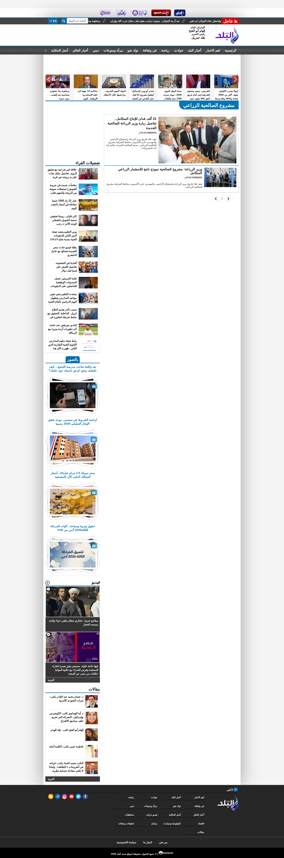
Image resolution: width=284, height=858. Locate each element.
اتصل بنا (147, 842)
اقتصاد (201, 823)
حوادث (178, 50)
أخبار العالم (80, 50)
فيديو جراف (151, 814)
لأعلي (230, 789)
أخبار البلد (194, 50)
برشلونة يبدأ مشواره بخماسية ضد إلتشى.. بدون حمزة (115, 21)
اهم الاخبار (213, 50)
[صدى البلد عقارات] (121, 13)
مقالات (201, 832)
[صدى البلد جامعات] (139, 13)
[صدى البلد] (227, 35)
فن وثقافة (150, 50)
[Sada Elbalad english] (105, 13)
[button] (235, 79)
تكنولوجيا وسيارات (172, 823)
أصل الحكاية (59, 50)
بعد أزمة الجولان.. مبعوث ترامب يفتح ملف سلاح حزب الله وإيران (188, 21)
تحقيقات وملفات (126, 823)
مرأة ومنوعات (113, 50)
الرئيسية (230, 50)
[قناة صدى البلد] (180, 13)
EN (54, 21)
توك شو (133, 50)
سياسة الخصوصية (126, 842)
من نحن (163, 842)
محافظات (129, 814)
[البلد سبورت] (161, 13)
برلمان (154, 823)
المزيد (51, 680)
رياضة (165, 50)
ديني (96, 50)
